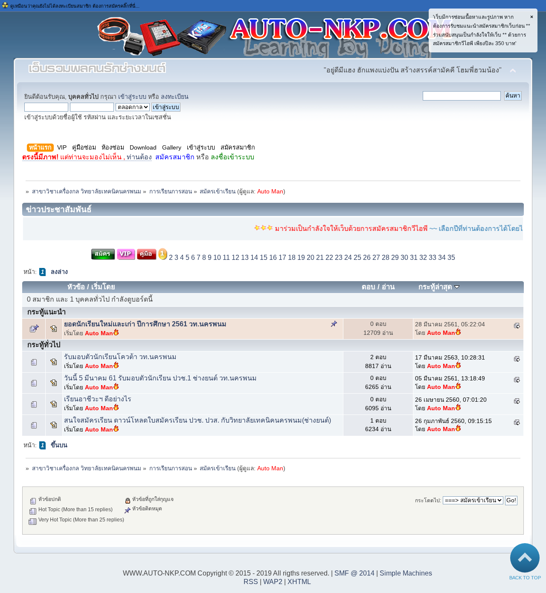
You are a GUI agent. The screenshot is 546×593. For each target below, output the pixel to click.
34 (442, 257)
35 (451, 257)
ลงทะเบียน (175, 96)
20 (310, 257)
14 (254, 257)
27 (376, 257)
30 (404, 257)
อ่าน (388, 287)
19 (301, 257)
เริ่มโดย (103, 287)
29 (395, 257)
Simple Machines (406, 573)
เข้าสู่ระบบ (132, 96)
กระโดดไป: (428, 501)
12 (235, 257)
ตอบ (368, 287)
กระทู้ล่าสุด (436, 287)
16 (273, 257)
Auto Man (270, 191)
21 (320, 257)
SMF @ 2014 (354, 573)
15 (263, 257)
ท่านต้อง (87, 157)
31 (414, 257)
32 (423, 257)
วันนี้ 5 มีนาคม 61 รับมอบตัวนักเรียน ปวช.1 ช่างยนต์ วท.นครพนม (160, 378)
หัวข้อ (76, 287)
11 (226, 257)
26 (367, 257)
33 (432, 257)
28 (385, 257)
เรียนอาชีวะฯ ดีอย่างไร (97, 399)
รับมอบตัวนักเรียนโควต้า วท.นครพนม (120, 356)
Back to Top (525, 577)
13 (245, 257)
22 (329, 257)
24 (348, 257)
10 (217, 257)
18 (292, 257)
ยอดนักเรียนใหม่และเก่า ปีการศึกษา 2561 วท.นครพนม (145, 324)
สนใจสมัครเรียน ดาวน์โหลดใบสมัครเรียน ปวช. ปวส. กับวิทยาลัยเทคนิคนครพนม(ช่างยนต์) (197, 420)
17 (282, 257)
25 (357, 257)
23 (339, 257)
